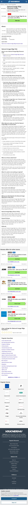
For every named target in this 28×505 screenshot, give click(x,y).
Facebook (14, 478)
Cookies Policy (14, 463)
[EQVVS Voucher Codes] (4, 254)
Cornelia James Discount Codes (8, 358)
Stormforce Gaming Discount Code (9, 366)
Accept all (14, 498)
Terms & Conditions (14, 471)
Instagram (14, 481)
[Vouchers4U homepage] (14, 1)
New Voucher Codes (14, 451)
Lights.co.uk (4, 369)
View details (24, 264)
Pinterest (14, 483)
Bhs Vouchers (5, 360)
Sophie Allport (5, 367)
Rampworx (4, 364)
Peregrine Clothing (6, 344)
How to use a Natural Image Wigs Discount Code (12, 43)
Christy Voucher (5, 346)
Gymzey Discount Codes (7, 362)
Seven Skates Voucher (6, 371)
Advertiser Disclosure (14, 461)
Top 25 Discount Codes (14, 445)
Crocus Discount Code (6, 340)
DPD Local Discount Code (7, 373)
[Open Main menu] (1, 1)
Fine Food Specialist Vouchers (8, 342)
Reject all (14, 502)
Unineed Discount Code (7, 347)
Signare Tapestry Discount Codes (9, 355)
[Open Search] (26, 1)
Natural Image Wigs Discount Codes (14, 7)
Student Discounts (14, 453)
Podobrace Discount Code (7, 353)
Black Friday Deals (14, 443)
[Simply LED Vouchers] (4, 314)
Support (14, 469)
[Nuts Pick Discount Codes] (4, 283)
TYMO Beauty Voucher (6, 351)
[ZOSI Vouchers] (4, 299)
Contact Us (14, 465)
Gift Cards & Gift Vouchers (14, 449)
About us (14, 460)
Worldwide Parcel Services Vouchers (9, 357)
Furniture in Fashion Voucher (8, 349)
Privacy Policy (14, 467)
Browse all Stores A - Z (14, 377)
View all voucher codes (13, 261)
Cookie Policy (16, 495)
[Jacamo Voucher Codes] (4, 269)
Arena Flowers (5, 375)
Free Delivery (14, 447)
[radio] (2, 332)
